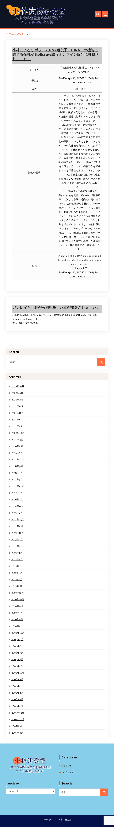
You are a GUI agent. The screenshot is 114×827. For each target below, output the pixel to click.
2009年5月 (17, 659)
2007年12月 (17, 712)
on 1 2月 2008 (25, 297)
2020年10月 (17, 433)
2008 (20, 33)
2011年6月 (17, 566)
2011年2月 (16, 579)
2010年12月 (17, 592)
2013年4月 (17, 546)
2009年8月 (17, 646)
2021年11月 (17, 413)
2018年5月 (17, 479)
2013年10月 (17, 532)
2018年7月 (17, 473)
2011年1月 (16, 586)
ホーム (10, 33)
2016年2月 (17, 499)
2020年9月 (17, 439)
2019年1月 (17, 453)
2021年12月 (17, 406)
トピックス (70, 13)
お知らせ (66, 765)
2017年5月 (17, 493)
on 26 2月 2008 (26, 13)
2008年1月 (17, 706)
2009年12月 (17, 632)
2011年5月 (16, 572)
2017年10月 (17, 486)
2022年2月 (17, 399)
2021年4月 (17, 426)
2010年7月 (17, 612)
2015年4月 (17, 513)
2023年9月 (17, 393)
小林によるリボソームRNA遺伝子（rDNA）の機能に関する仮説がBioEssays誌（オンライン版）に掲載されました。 (55, 54)
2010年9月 (17, 606)
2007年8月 (17, 732)
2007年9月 (17, 726)
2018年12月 (17, 459)
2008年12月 (17, 666)
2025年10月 (17, 386)
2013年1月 (16, 552)
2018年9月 (17, 466)
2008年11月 (17, 672)
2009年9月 (17, 639)
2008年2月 (17, 699)
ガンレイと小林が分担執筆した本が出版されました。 (56, 307)
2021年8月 (17, 419)
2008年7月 (17, 679)
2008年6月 (17, 686)
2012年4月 (17, 559)
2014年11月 (17, 519)
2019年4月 (17, 446)
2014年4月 (17, 526)
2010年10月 (17, 599)
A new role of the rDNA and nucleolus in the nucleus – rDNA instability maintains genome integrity (79, 260)
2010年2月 (17, 626)
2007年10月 (17, 719)
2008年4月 (17, 692)
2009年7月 (17, 652)
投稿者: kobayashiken (48, 13)
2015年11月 (17, 506)
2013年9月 (17, 539)
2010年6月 (17, 619)
